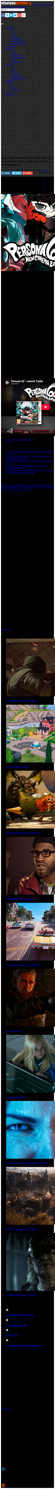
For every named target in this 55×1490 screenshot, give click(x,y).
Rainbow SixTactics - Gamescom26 (21, 701)
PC (12, 30)
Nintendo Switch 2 (18, 44)
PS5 (13, 34)
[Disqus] (27, 525)
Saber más (5, 1409)
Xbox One (15, 37)
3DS (8, 442)
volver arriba (6, 630)
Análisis (9, 48)
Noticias (9, 27)
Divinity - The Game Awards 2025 (21, 1229)
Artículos (10, 81)
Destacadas (10, 46)
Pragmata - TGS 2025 (15, 1097)
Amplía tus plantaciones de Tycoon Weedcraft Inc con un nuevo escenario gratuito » (27, 488)
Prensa (9, 92)
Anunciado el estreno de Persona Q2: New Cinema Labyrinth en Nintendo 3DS (26, 467)
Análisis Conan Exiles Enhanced (20, 1315)
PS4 (13, 32)
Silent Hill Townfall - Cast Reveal (20, 899)
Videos (9, 64)
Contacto (9, 94)
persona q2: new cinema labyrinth (19, 439)
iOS (12, 88)
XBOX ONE (16, 55)
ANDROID (16, 90)
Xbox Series (16, 39)
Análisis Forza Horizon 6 (17, 1325)
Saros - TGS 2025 (13, 1031)
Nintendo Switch (18, 41)
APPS (8, 83)
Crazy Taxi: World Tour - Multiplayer (22, 965)
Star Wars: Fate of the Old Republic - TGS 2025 (27, 1163)
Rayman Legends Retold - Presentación (23, 833)
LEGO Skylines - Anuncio (17, 767)
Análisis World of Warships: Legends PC (24, 1345)
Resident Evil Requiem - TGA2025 (21, 1295)
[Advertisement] (27, 125)
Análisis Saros (12, 1335)
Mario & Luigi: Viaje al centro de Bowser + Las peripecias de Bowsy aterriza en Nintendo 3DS (29, 471)
